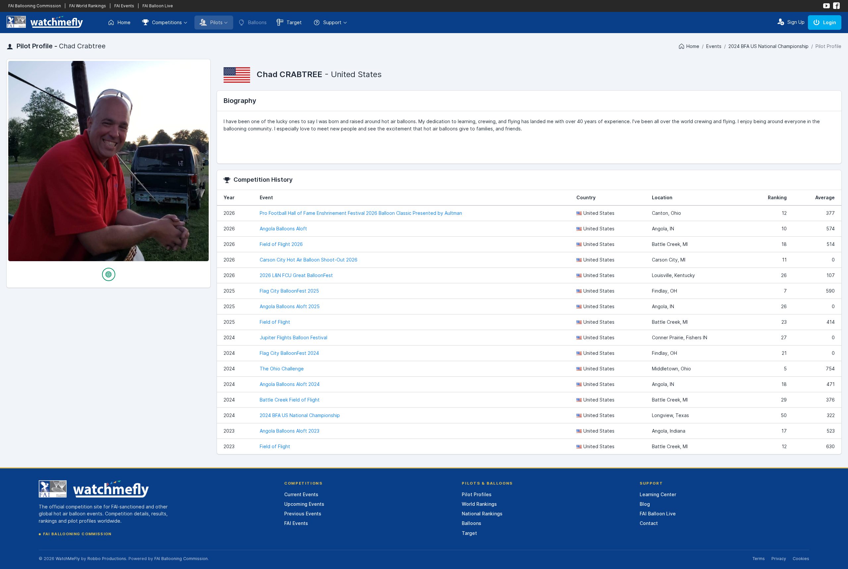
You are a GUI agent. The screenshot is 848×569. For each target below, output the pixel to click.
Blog (645, 504)
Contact (649, 523)
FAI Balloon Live (157, 5)
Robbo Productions (106, 558)
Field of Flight (275, 322)
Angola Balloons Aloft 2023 (289, 431)
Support (332, 22)
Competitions (167, 22)
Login (829, 22)
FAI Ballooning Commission (34, 5)
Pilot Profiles (477, 494)
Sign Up (796, 22)
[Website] (108, 274)
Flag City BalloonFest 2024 (289, 353)
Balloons (471, 523)
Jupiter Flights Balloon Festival (293, 337)
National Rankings (482, 513)
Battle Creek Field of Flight (290, 400)
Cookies (801, 558)
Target (294, 22)
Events (713, 46)
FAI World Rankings (87, 5)
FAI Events (124, 5)
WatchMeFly (68, 558)
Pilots (216, 22)
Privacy (778, 558)
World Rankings (479, 504)
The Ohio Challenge (282, 368)
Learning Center (658, 494)
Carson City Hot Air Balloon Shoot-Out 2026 (308, 259)
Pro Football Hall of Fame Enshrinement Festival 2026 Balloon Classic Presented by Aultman (361, 213)
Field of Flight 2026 (281, 244)
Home (124, 22)
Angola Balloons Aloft (283, 228)
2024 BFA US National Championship (768, 46)
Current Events (301, 494)
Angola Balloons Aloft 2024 (290, 384)
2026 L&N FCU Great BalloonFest (296, 275)
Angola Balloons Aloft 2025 (290, 306)
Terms (758, 558)
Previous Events (302, 513)
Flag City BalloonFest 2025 (289, 291)
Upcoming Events (304, 504)
